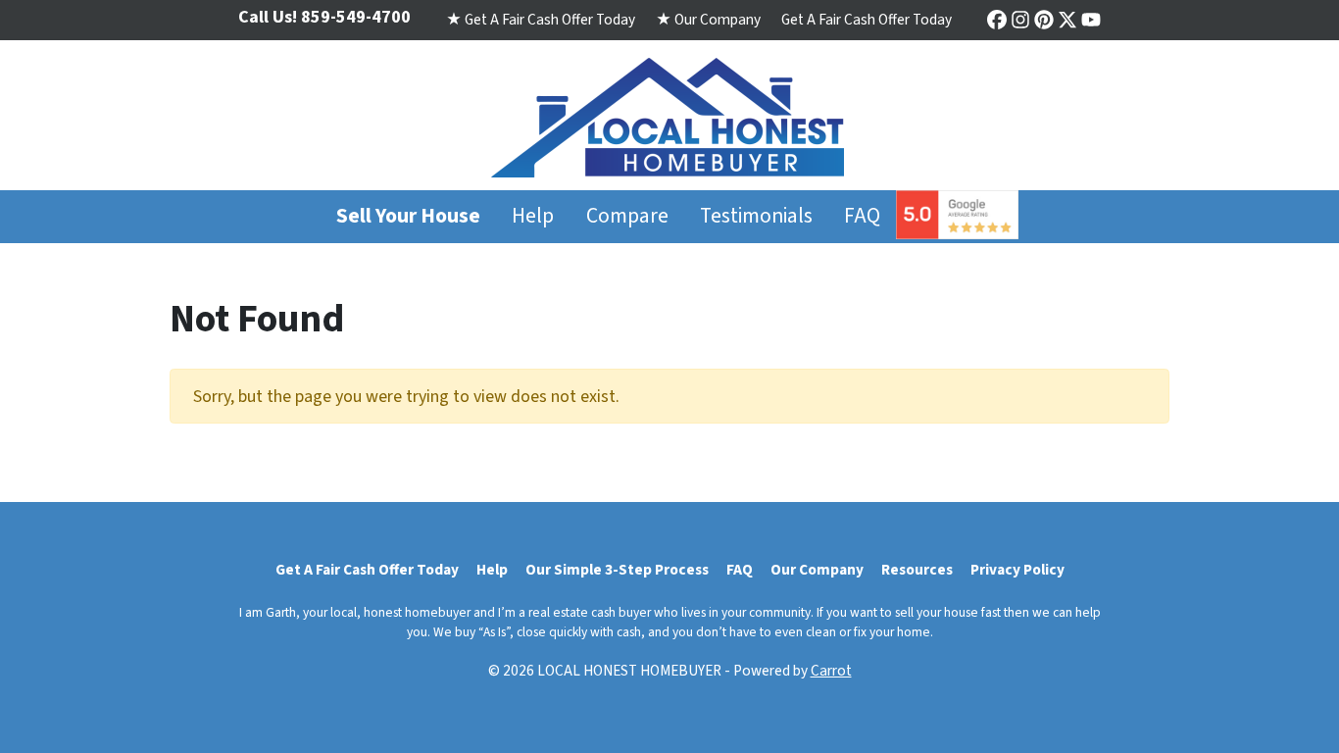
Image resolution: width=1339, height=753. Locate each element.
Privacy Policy (1017, 569)
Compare (627, 216)
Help (533, 216)
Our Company (817, 569)
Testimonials (756, 216)
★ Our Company (708, 19)
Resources (917, 569)
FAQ (862, 216)
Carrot (831, 670)
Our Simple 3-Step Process (617, 569)
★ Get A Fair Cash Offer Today (540, 19)
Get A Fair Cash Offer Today (866, 19)
